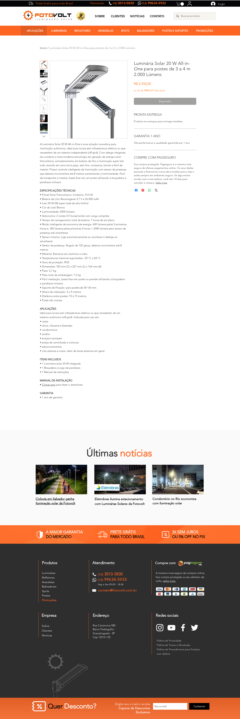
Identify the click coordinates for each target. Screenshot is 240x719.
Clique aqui (49, 384)
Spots (45, 591)
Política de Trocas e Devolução (173, 645)
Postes (46, 595)
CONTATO (157, 16)
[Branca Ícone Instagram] (160, 627)
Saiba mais (161, 182)
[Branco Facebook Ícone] (183, 627)
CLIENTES (118, 16)
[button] (180, 4)
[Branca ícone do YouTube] (171, 627)
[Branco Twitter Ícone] (194, 627)
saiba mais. (169, 581)
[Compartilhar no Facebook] (136, 190)
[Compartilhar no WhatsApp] (149, 190)
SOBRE (100, 16)
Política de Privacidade (169, 640)
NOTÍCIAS (137, 16)
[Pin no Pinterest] (143, 190)
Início (43, 48)
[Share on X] (156, 190)
